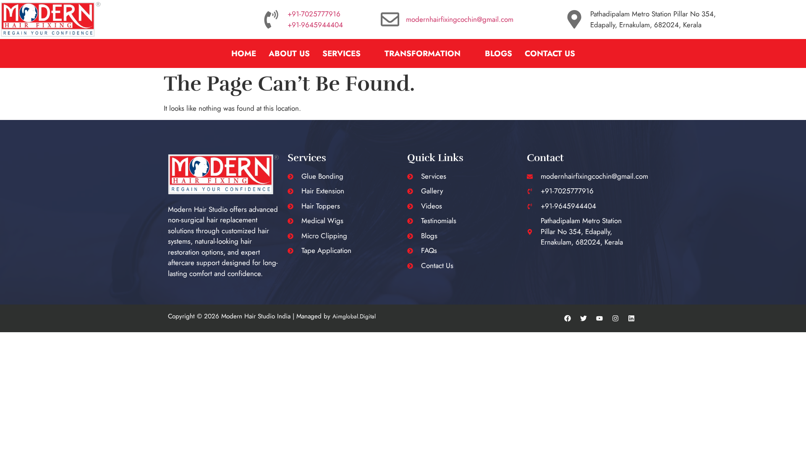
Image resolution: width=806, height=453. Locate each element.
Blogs (498, 53)
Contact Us (550, 53)
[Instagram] (615, 318)
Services (341, 53)
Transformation (423, 53)
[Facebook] (567, 318)
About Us (289, 53)
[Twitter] (583, 318)
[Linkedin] (631, 318)
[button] (347, 53)
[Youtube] (599, 318)
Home (243, 53)
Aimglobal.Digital (354, 316)
